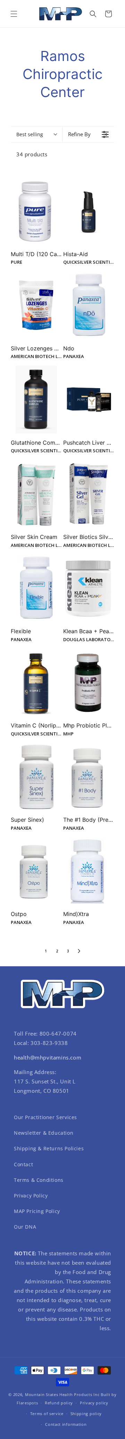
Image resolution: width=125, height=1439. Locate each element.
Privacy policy (94, 1402)
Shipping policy (86, 1413)
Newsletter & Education (43, 1133)
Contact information (65, 1424)
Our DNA (25, 1226)
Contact (23, 1164)
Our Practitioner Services (45, 1117)
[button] (14, 13)
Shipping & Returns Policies (49, 1148)
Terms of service (47, 1413)
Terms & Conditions (39, 1180)
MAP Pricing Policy (37, 1211)
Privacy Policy (31, 1195)
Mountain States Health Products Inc (62, 1394)
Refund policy (59, 1402)
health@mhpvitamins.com (47, 1057)
